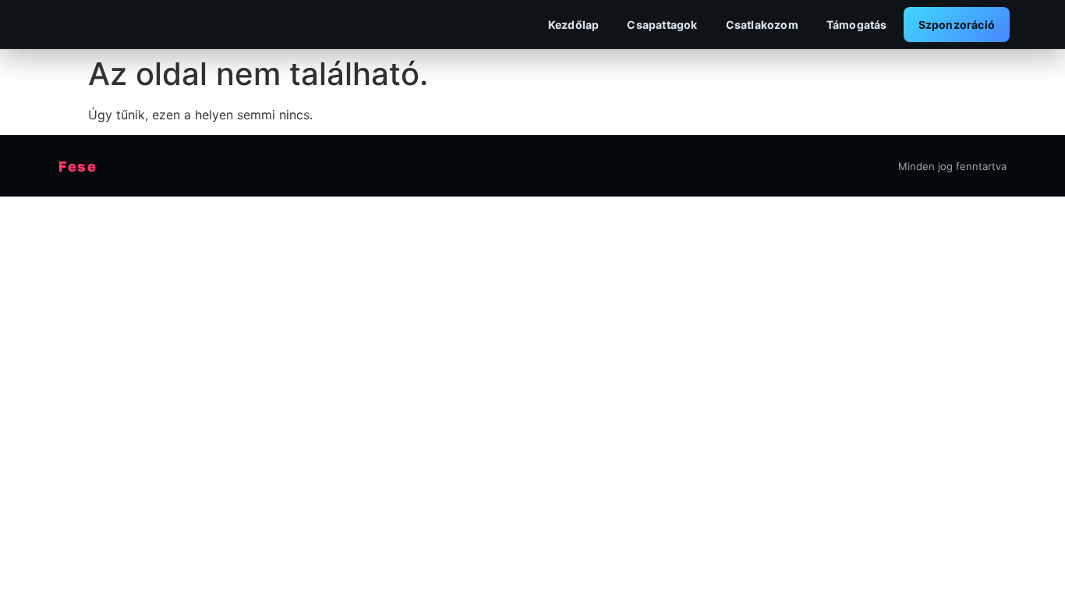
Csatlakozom (762, 24)
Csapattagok (662, 24)
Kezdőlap (574, 24)
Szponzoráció (956, 24)
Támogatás (856, 24)
